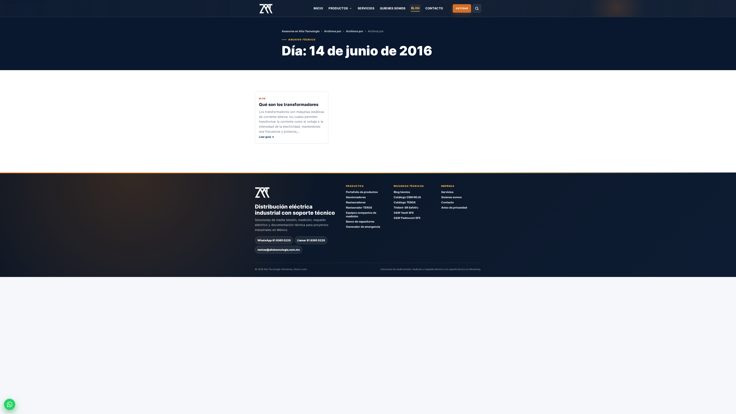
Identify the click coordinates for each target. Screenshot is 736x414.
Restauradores (356, 202)
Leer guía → (266, 136)
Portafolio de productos (362, 192)
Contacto (434, 8)
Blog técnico (402, 192)
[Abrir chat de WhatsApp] (9, 404)
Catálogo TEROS (405, 202)
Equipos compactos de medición (361, 214)
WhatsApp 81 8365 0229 (274, 240)
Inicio (318, 8)
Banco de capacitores (360, 221)
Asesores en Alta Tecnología (301, 31)
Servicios (366, 8)
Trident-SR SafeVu (406, 207)
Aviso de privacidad (454, 207)
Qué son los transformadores (288, 104)
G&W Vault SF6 (404, 212)
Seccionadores (356, 197)
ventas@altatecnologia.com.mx (278, 249)
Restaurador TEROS (359, 207)
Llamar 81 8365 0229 (311, 240)
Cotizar (462, 8)
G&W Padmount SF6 (407, 217)
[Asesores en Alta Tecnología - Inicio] (266, 8)
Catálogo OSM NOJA (407, 197)
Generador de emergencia (363, 226)
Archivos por (332, 31)
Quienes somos (392, 8)
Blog (415, 8)
